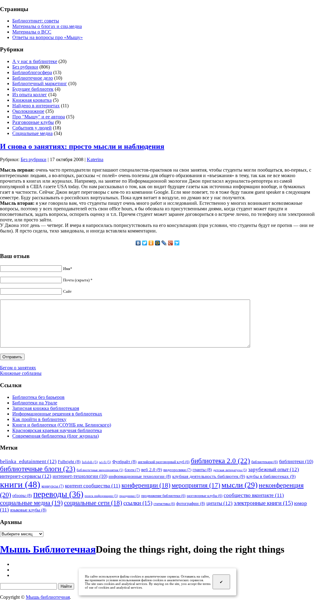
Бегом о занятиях (18, 367)
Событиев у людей (32, 127)
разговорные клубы (204, 496)
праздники (129, 496)
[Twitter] (145, 243)
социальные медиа (31, 503)
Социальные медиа (32, 133)
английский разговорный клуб (163, 462)
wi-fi (105, 462)
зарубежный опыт (273, 469)
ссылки (137, 503)
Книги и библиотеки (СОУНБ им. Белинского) (61, 424)
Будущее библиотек (33, 89)
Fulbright (69, 461)
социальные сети (93, 503)
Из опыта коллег (29, 94)
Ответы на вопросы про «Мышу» (47, 37)
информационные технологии (140, 476)
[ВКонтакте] (138, 243)
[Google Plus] (170, 243)
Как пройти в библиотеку (39, 419)
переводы (58, 494)
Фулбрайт (124, 461)
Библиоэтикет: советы (35, 20)
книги (20, 484)
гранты (202, 469)
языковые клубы (28, 509)
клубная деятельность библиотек (208, 476)
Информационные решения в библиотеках (57, 413)
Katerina (95, 159)
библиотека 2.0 (220, 461)
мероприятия (196, 485)
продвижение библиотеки (163, 496)
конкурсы (53, 486)
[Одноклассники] (151, 243)
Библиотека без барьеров (38, 397)
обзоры (22, 495)
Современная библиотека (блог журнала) (55, 436)
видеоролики (177, 469)
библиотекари (264, 462)
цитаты (219, 503)
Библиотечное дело (32, 78)
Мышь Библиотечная (48, 549)
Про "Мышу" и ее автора (38, 116)
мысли (239, 485)
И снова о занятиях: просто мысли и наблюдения (82, 146)
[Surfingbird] (177, 243)
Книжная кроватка (32, 100)
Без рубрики (25, 67)
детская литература (230, 470)
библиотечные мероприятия (100, 470)
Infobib (90, 462)
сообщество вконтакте (254, 495)
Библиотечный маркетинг (39, 83)
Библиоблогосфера (32, 72)
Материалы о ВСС (31, 31)
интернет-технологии (80, 476)
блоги (132, 469)
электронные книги (263, 503)
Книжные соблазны (21, 373)
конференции (146, 485)
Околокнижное (28, 111)
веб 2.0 (151, 469)
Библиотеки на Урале (34, 402)
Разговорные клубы (33, 122)
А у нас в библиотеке (34, 61)
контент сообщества (92, 486)
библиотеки (296, 461)
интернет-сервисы (25, 476)
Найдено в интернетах (36, 105)
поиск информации (101, 496)
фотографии (190, 503)
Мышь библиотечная (48, 597)
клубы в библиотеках (271, 476)
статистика (164, 504)
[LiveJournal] (164, 243)
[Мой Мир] (157, 243)
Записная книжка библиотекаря (45, 408)
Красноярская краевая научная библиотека (57, 430)
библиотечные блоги (37, 469)
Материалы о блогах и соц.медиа (47, 26)
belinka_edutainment (28, 461)
